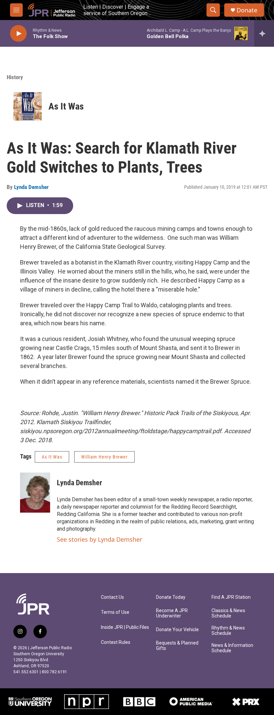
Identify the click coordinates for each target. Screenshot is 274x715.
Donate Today (170, 597)
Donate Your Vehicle (177, 629)
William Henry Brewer (104, 457)
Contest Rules (115, 642)
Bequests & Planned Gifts (177, 646)
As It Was (66, 106)
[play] (18, 33)
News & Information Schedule (232, 648)
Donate (247, 10)
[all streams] (264, 33)
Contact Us (112, 597)
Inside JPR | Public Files (125, 627)
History (15, 77)
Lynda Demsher (31, 187)
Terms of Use (115, 612)
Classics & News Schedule (228, 613)
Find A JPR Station (231, 597)
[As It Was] (27, 106)
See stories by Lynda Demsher (99, 539)
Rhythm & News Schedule (228, 630)
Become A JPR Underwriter (172, 613)
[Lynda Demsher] (35, 493)
